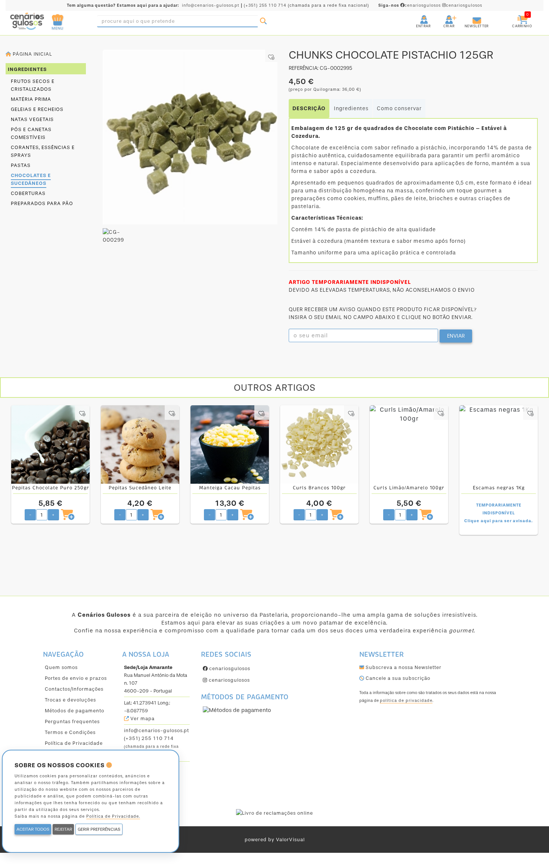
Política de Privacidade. (113, 816)
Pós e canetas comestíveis (31, 133)
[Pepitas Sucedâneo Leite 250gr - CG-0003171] (140, 444)
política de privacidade (406, 700)
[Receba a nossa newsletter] (469, 16)
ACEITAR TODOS (32, 829)
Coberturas (28, 193)
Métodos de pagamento (74, 710)
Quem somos (61, 667)
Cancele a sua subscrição (397, 678)
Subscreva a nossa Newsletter (402, 667)
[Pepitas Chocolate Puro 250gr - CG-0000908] (50, 444)
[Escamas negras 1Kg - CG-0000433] (498, 444)
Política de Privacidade (74, 743)
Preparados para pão (42, 203)
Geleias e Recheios (37, 109)
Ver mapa (142, 718)
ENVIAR (456, 336)
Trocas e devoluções (70, 700)
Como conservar (399, 108)
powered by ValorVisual (275, 839)
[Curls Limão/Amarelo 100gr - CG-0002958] (409, 444)
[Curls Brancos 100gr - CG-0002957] (319, 444)
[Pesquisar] (263, 21)
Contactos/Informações (74, 689)
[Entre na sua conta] (417, 16)
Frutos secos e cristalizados (33, 85)
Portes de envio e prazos (76, 678)
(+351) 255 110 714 (265, 5)
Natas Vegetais (32, 119)
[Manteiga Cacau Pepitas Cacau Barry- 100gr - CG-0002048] (229, 444)
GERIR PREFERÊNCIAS (99, 829)
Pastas (21, 165)
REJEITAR (63, 829)
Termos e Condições (70, 732)
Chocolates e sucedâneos (31, 179)
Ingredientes (351, 108)
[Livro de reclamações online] (274, 812)
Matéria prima (31, 99)
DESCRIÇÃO (309, 108)
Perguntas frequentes (72, 721)
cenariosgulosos (410, 5)
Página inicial (31, 54)
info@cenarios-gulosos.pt (210, 5)
